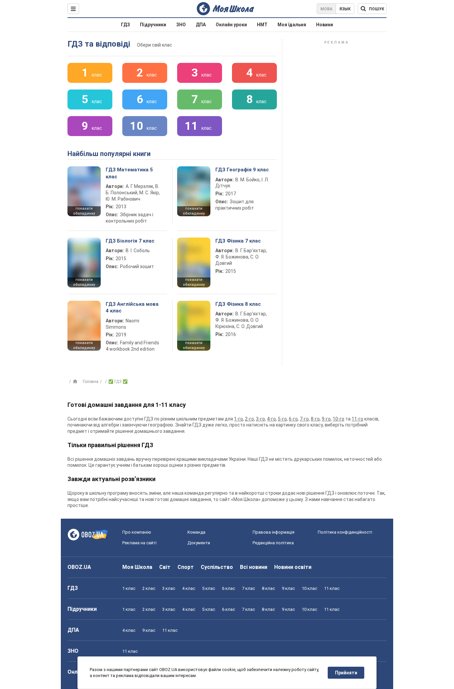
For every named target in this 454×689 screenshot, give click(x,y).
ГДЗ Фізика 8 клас (238, 304)
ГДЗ (125, 24)
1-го (238, 419)
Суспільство (217, 567)
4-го (271, 419)
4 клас (188, 588)
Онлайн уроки (231, 24)
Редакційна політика (273, 542)
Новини (324, 24)
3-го (260, 419)
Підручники (153, 24)
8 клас (268, 588)
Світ (164, 567)
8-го (315, 419)
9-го (326, 419)
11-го (357, 419)
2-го (249, 419)
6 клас (228, 588)
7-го (304, 419)
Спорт (185, 567)
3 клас (168, 588)
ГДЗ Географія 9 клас (242, 170)
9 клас (288, 588)
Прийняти (346, 672)
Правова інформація (273, 532)
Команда (196, 532)
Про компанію (136, 532)
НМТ (262, 24)
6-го (293, 419)
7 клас (248, 588)
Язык (345, 9)
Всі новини (253, 567)
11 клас (331, 588)
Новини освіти (292, 567)
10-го (338, 419)
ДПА (201, 24)
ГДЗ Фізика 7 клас (238, 241)
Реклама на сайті (139, 542)
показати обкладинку (84, 211)
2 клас (148, 588)
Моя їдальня (292, 24)
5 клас (208, 588)
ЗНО (181, 24)
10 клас (309, 588)
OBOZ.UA (79, 567)
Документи (198, 542)
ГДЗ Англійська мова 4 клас (132, 307)
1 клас (128, 588)
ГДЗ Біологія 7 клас (130, 241)
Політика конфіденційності (345, 532)
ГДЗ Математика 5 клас (129, 173)
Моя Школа (137, 567)
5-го (282, 419)
